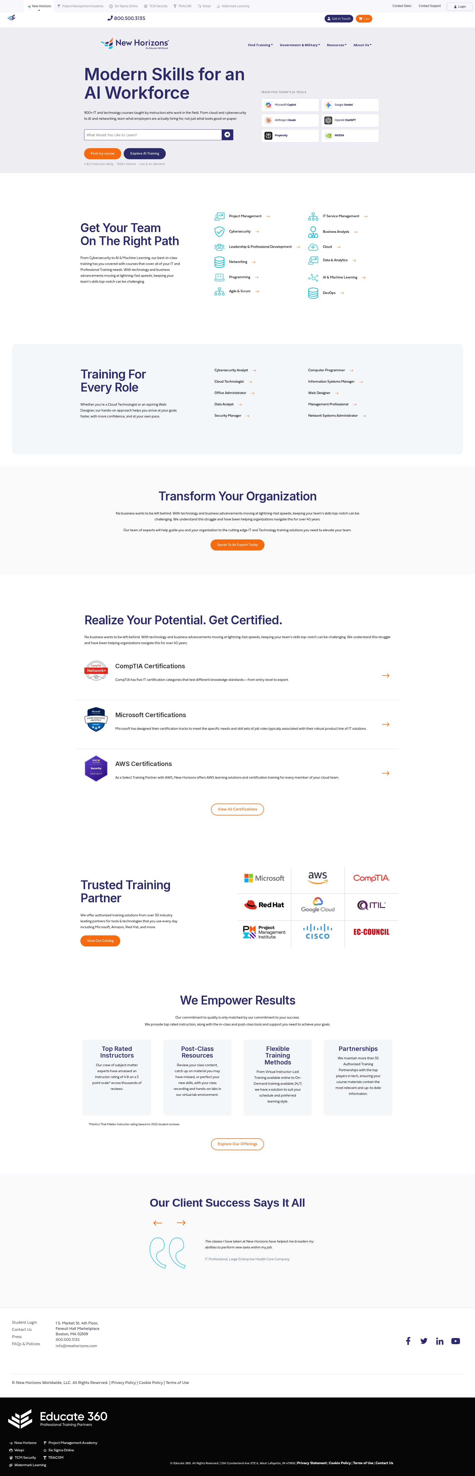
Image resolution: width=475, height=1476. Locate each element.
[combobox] (153, 134)
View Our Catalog (100, 941)
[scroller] (466, 1470)
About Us (361, 45)
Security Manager (228, 416)
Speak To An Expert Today (237, 545)
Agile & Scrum (239, 291)
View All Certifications (237, 809)
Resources (335, 45)
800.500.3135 (129, 18)
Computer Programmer (327, 370)
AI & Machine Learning (340, 277)
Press (17, 1337)
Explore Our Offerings (237, 1144)
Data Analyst (224, 404)
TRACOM (184, 6)
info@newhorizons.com (76, 1346)
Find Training (259, 45)
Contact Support (430, 6)
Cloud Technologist (229, 382)
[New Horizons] (134, 42)
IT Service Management (341, 216)
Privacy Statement (312, 1463)
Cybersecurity (239, 232)
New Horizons (41, 6)
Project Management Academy (82, 6)
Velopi (206, 6)
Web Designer (319, 393)
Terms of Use (177, 1383)
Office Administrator (230, 393)
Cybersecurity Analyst (231, 370)
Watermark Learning (235, 6)
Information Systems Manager (331, 382)
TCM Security (158, 6)
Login (461, 6)
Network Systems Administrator (333, 416)
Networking (238, 262)
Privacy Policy (123, 1383)
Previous (154, 1222)
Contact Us (22, 1330)
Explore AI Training (144, 154)
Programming (239, 277)
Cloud (327, 247)
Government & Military (299, 45)
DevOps (329, 293)
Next (184, 1222)
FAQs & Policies (26, 1344)
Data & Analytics (335, 260)
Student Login (24, 1323)
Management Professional (328, 404)
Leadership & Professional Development (260, 247)
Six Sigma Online (126, 6)
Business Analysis (336, 232)
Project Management (245, 216)
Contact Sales (402, 6)
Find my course (103, 154)
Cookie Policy (151, 1383)
